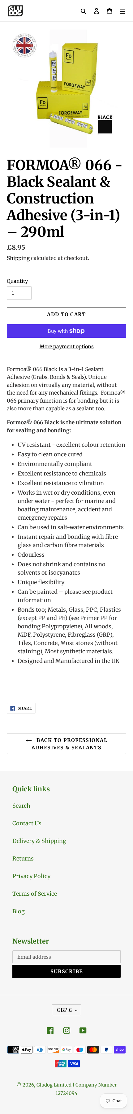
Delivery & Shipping (39, 840)
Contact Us (26, 823)
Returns (23, 858)
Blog (18, 911)
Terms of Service (34, 893)
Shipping (18, 258)
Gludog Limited (53, 1085)
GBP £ (64, 1010)
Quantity (17, 281)
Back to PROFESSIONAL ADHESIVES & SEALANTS (69, 744)
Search (21, 805)
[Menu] (122, 10)
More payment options (67, 346)
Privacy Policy (31, 876)
